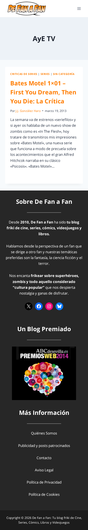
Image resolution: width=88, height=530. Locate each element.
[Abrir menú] (79, 8)
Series (45, 74)
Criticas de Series (23, 74)
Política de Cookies (44, 494)
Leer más (20, 176)
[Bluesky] (59, 306)
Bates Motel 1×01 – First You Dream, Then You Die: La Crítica (43, 92)
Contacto (44, 457)
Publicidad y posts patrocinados (44, 445)
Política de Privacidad (44, 482)
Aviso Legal (44, 469)
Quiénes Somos (44, 433)
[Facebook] (39, 306)
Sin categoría (64, 74)
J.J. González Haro (28, 111)
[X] (28, 306)
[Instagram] (49, 306)
